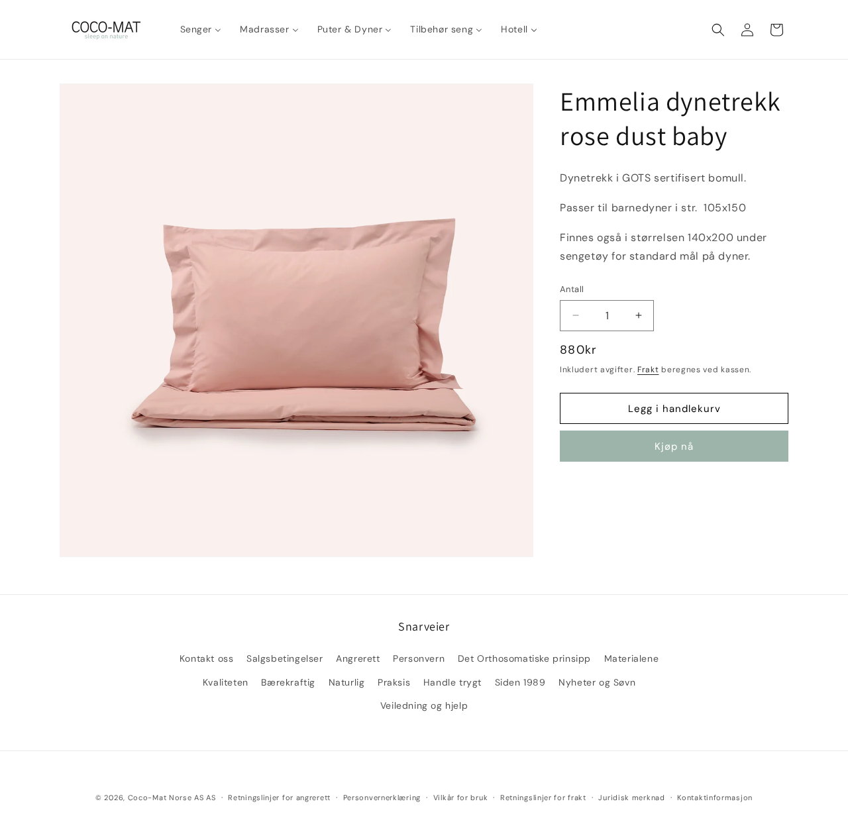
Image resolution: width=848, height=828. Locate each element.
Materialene (631, 658)
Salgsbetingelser (284, 658)
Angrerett (358, 658)
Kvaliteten (225, 682)
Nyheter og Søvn (596, 682)
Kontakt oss (207, 658)
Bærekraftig (288, 682)
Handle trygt (452, 682)
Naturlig (347, 682)
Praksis (394, 682)
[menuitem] (201, 29)
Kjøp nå (674, 446)
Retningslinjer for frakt (543, 797)
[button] (718, 29)
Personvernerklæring (382, 797)
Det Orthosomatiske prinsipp (524, 658)
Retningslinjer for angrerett (279, 797)
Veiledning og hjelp (424, 705)
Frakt (648, 369)
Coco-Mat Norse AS (166, 797)
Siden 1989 (520, 682)
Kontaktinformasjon (715, 797)
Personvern (419, 658)
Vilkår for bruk (460, 797)
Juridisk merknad (631, 797)
